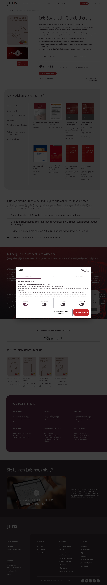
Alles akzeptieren (81, 312)
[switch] (44, 304)
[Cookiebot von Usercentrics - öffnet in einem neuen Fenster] (82, 270)
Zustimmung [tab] (28, 276)
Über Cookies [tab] (79, 276)
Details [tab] (53, 276)
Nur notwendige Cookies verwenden (61, 312)
